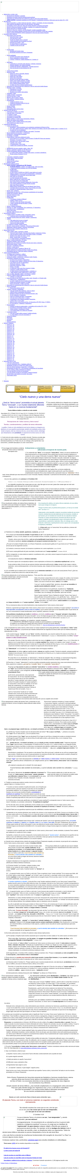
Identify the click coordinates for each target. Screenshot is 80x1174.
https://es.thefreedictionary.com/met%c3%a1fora (54, 625)
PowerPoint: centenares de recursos (15, 258)
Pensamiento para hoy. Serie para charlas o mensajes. (20, 251)
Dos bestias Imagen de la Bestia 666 (19, 180)
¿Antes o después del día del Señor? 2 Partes (21, 203)
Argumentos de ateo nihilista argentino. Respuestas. (22, 299)
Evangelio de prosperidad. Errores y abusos (20, 307)
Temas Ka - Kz (10, 338)
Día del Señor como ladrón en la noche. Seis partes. (19, 374)
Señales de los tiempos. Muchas (14, 193)
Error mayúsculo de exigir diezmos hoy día (20, 68)
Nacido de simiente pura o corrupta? (19, 39)
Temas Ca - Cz (10, 327)
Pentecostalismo (11, 305)
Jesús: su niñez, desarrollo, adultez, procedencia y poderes (21, 273)
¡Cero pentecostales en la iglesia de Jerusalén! (21, 310)
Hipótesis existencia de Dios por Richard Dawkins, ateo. (24, 293)
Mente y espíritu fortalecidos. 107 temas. (17, 240)
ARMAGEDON (14, 171)
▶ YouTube (36, 1165)
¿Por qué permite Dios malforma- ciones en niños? (22, 290)
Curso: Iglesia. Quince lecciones (15, 158)
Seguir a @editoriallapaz (11, 1163)
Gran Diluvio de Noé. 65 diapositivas (19, 262)
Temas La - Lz (10, 340)
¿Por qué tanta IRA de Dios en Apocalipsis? (18, 371)
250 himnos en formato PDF (14, 117)
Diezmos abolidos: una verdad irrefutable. (20, 65)
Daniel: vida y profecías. (13, 190)
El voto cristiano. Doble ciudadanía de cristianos (19, 369)
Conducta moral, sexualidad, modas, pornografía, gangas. (21, 214)
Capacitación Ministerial (10, 124)
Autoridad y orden (11, 93)
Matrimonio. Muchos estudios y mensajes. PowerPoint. (20, 227)
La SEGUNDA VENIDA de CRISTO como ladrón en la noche (26, 172)
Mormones (9, 317)
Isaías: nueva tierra (11, 210)
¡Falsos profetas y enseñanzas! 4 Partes (19, 309)
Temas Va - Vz (10, 354)
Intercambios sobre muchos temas (15, 109)
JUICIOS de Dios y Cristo (13, 96)
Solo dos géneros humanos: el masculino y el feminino (20, 367)
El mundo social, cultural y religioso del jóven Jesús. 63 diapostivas (26, 261)
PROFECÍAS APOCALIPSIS (11, 164)
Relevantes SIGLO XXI (10, 361)
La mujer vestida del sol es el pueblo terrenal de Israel (23, 281)
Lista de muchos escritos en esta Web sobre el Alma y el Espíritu (26, 234)
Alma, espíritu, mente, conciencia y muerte (17, 231)
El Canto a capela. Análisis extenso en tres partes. (19, 121)
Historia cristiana (11, 162)
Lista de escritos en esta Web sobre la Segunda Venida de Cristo (23, 1157)
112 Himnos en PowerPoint (13, 116)
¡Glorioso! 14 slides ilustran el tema (18, 269)
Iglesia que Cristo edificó (16, 76)
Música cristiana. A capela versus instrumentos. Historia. (21, 118)
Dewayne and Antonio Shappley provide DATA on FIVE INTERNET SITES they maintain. (30, 31)
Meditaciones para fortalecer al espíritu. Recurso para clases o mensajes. (24, 242)
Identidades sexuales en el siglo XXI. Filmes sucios (19, 365)
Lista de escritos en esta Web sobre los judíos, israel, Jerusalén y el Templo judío (26, 278)
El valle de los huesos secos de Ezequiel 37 (16, 1148)
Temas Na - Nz (10, 343)
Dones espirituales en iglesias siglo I (19, 58)
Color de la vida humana (13, 362)
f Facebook (44, 1165)
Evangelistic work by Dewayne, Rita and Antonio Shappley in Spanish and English (27, 25)
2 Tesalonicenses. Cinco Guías (17, 144)
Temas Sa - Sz (10, 350)
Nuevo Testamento (11, 286)
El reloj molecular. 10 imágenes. (18, 295)
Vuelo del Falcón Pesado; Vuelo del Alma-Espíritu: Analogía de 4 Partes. (28, 233)
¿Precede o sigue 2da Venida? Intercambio (20, 202)
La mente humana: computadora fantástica (20, 238)
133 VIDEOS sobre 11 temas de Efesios (17, 255)
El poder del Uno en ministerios (18, 130)
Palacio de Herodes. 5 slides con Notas (19, 283)
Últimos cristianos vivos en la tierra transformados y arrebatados (25, 173)
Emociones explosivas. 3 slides (17, 265)
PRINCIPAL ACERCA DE (11, 14)
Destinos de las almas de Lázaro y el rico (20, 235)
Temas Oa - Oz (10, 344)
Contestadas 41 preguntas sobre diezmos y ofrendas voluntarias (25, 63)
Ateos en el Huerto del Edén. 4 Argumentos (21, 296)
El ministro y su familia (12, 135)
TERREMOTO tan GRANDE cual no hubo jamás (22, 175)
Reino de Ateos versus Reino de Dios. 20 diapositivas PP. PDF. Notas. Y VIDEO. (30, 302)
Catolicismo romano (12, 312)
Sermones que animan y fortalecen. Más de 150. (19, 248)
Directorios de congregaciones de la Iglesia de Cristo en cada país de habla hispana (27, 18)
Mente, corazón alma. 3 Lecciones (18, 237)
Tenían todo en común (15, 75)
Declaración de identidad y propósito (16, 15)
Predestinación (10, 100)
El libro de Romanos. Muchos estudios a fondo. (18, 151)
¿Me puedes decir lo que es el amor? (19, 220)
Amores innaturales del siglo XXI (18, 221)
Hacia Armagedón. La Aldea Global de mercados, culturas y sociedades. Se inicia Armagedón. (30, 23)
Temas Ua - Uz (10, 352)
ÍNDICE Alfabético (8, 323)
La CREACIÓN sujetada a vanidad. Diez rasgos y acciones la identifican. (28, 152)
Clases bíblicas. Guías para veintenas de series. (18, 137)
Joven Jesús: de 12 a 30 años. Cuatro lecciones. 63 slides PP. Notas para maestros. (30, 138)
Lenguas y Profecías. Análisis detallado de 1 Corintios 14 (24, 59)
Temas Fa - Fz (10, 331)
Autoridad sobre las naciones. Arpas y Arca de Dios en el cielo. (25, 187)
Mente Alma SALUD (9, 230)
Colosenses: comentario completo (15, 156)
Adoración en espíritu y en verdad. (15, 111)
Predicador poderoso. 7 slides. (17, 264)
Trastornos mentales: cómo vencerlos (16, 241)
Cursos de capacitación (12, 125)
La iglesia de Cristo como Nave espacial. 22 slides (22, 268)
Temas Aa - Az (10, 324)
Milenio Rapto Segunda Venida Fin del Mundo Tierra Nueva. (25, 186)
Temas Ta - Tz (10, 351)
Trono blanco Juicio (12, 375)
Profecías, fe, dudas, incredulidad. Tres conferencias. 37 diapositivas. (24, 207)
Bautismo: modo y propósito (14, 87)
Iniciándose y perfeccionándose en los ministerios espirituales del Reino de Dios (29, 127)
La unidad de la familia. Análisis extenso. (17, 224)
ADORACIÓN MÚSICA (10, 110)
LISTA (13, 1143)
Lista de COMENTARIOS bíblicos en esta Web (19, 275)
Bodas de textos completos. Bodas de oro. (17, 228)
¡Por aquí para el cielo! (15, 38)
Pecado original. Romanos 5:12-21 (18, 154)
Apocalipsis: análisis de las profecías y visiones (18, 1160)
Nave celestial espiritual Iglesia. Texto (19, 83)
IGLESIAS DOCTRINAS (10, 34)
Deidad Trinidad (11, 106)
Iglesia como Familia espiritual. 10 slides (20, 80)
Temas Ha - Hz (10, 334)
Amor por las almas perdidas (17, 223)
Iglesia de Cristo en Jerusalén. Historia (19, 73)
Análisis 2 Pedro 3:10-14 (16, 200)
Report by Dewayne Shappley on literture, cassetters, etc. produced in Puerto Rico (27, 27)
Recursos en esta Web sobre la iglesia (19, 79)
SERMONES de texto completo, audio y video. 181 (20, 148)
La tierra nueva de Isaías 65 (12, 1150)
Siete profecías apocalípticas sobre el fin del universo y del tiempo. (23, 24)
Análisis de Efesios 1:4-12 (16, 101)
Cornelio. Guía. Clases (15, 142)
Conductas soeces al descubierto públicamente (21, 216)
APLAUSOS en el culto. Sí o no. (15, 123)
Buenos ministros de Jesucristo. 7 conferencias (18, 132)
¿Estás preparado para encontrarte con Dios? (21, 41)
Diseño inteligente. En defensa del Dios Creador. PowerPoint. (22, 250)
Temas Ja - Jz (10, 337)
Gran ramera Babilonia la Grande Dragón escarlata (22, 183)
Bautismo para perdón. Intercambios (19, 92)
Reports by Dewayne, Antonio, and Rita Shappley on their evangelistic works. (26, 30)
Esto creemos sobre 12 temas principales (20, 82)
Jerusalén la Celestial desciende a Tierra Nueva (21, 189)
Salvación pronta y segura (16, 37)
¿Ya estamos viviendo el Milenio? (18, 199)
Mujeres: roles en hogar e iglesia (15, 97)
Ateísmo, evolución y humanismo (15, 289)
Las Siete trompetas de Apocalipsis (18, 178)
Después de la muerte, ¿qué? (17, 42)
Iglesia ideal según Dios (16, 77)
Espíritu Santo (10, 49)
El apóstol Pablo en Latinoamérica (18, 44)
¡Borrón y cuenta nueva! (13, 247)
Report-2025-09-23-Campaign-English (16, 28)
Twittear (3, 1163)
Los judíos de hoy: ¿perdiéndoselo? (15, 209)
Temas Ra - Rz (10, 348)
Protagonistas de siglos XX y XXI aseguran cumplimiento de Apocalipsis (25, 192)
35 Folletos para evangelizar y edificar (16, 254)
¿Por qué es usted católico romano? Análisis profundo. (23, 313)
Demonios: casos (11, 107)
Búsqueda (6, 381)
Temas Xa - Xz (10, 357)
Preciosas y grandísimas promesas (15, 245)
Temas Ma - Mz (11, 341)
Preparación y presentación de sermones (17, 134)
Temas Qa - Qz (10, 347)
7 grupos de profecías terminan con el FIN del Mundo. (23, 168)
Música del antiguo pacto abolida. (15, 120)
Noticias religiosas (11, 321)
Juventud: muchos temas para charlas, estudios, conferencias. (22, 217)
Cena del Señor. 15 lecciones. (14, 113)
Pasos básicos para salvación (14, 35)
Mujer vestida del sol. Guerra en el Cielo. (20, 179)
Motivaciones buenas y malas (14, 244)
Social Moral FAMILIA (10, 213)
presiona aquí (33, 1140)
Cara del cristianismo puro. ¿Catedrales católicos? (19, 364)
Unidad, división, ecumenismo (14, 94)
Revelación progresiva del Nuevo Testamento (21, 52)
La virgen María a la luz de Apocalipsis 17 (20, 314)
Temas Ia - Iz (10, 336)
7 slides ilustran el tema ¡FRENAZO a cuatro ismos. (23, 272)
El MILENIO (13, 169)
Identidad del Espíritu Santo (17, 51)
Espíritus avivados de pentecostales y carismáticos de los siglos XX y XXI (28, 306)
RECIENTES (7, 21)
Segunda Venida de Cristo (13, 195)
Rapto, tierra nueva (11, 196)
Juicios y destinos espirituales (14, 206)
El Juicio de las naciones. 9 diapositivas (19, 259)
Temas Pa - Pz (10, 345)
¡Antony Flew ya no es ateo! (17, 300)
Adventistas (10, 319)
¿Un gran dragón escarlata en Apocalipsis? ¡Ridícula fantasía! (22, 372)
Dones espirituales (11, 55)
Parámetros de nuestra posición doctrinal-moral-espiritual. (21, 17)
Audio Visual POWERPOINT (11, 252)
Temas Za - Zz (10, 359)
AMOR (9, 218)
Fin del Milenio (14, 204)
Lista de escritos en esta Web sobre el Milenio (17, 1155)
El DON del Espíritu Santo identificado (19, 56)
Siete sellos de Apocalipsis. (16, 176)
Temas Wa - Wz (11, 355)
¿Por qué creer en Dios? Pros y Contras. (20, 297)
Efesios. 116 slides (14, 266)
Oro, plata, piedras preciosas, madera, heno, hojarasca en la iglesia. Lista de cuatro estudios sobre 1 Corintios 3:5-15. (38, 128)
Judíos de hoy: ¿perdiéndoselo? (17, 279)
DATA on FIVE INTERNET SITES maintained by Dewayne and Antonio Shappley (28, 32)
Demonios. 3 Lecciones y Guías (18, 140)
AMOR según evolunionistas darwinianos (20, 292)
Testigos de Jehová (11, 316)
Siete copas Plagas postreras (17, 185)
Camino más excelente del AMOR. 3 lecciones (21, 145)
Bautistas (9, 320)
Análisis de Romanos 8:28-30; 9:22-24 (19, 103)
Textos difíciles (10, 159)
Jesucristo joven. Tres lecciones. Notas (19, 141)
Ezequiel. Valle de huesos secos (14, 211)
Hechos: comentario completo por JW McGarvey (19, 149)
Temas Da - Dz (10, 328)
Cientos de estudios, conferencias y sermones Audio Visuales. (22, 257)
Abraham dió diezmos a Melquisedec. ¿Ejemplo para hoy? (24, 66)
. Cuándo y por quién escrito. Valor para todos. (26, 166)
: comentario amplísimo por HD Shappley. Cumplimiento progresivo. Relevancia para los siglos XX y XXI (37, 20)
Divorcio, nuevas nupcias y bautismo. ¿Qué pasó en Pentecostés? (23, 226)
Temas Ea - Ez (10, 330)
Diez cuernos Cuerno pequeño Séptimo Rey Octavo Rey (24, 182)
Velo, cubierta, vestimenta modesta (15, 99)
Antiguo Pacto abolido (12, 70)
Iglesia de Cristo (11, 72)
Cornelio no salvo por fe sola (17, 45)
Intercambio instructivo (15, 104)
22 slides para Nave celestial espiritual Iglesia (21, 85)
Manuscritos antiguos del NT (17, 288)
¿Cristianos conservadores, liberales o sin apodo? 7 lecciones (25, 131)
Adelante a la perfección (16, 276)
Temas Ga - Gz (10, 333)
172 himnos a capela (12, 114)
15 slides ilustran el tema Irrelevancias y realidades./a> (23, 271)
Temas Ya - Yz (10, 358)
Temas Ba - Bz (10, 326)
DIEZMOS (9, 62)
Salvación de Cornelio (15, 90)
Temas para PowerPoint (13, 161)
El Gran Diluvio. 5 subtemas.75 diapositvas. (21, 303)
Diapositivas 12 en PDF (16, 89)
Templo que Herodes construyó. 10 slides (20, 282)
